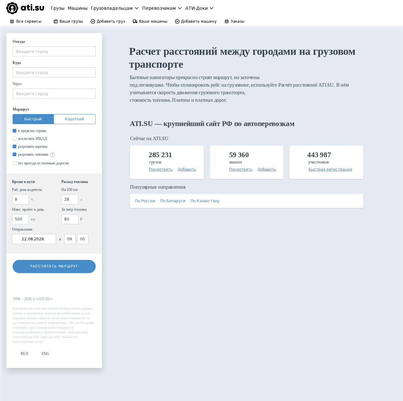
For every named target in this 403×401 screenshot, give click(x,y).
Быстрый (33, 119)
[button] (20, 354)
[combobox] (54, 51)
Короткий (74, 119)
